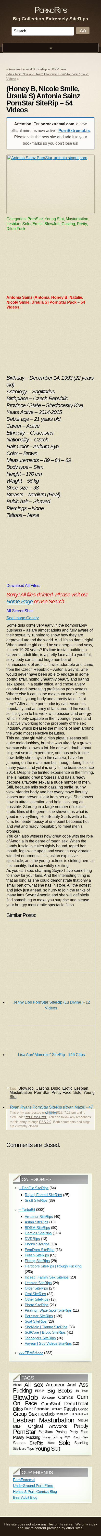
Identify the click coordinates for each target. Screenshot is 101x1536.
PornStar (24, 1431)
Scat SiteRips (36, 1321)
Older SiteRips (36, 1288)
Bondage (48, 1397)
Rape (67, 1437)
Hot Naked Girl (78, 1414)
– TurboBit (27, 1209)
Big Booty (82, 1390)
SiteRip (36, 1443)
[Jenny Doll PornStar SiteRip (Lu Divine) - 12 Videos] (51, 947)
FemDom (56, 1408)
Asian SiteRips (36, 1222)
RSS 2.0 (45, 1122)
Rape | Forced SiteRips (43, 1195)
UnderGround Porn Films (33, 1486)
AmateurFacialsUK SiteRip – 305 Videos (37, 69)
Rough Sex (80, 1437)
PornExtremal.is (74, 130)
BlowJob (25, 1397)
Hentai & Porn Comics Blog (35, 1491)
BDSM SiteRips (37, 1228)
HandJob (46, 1414)
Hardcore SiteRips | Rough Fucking (53, 1266)
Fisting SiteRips (37, 1261)
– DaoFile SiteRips (34, 1188)
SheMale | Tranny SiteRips (46, 1327)
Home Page (19, 601)
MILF (17, 1426)
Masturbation (56, 1420)
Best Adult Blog (25, 1497)
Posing (61, 1432)
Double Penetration (36, 1409)
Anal (71, 1384)
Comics (65, 1397)
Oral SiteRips (35, 1294)
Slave (51, 1443)
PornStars (45, 1431)
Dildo (18, 1408)
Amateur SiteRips (39, 1216)
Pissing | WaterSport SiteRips (48, 1310)
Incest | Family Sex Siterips (47, 1277)
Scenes (19, 1443)
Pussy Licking (52, 1437)
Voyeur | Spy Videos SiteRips (48, 1343)
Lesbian (24, 1420)
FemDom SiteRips (39, 1250)
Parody (81, 1426)
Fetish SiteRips (37, 1255)
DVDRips (32, 1239)
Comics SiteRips (38, 1233)
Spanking (81, 1443)
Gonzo (83, 1409)
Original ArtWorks (47, 1426)
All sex (33, 1384)
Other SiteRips (36, 1299)
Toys (30, 1449)
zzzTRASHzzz (36, 1117)
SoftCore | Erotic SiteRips (45, 1332)
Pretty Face (78, 1431)
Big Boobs (59, 1391)
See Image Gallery (22, 618)
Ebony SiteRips (37, 1244)
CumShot (50, 1403)
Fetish (70, 1409)
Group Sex (25, 1414)
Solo (64, 1442)
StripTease (19, 1449)
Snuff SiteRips (36, 1200)
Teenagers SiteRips (40, 1338)
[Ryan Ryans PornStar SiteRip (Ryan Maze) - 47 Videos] (51, 1052)
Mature (83, 1420)
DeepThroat (76, 1404)
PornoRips (50, 9)
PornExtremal (24, 1480)
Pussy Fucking (26, 1437)
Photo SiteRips (37, 1305)
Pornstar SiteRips (39, 1316)
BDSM (39, 1391)
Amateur (55, 1385)
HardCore (62, 1414)
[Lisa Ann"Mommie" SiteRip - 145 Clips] (51, 999)
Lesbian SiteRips (38, 1283)
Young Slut (47, 1449)
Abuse (17, 1385)
